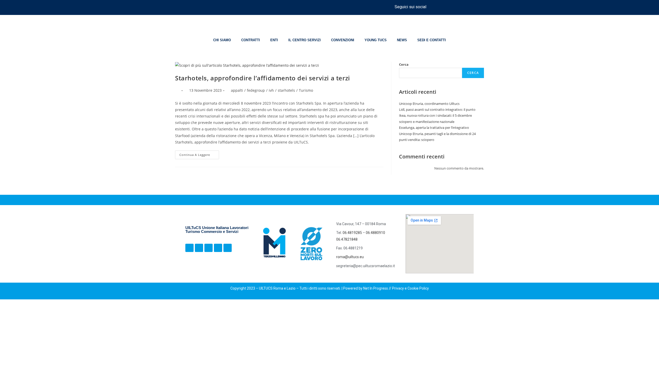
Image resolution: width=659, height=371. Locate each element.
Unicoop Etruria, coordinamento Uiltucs (429, 103)
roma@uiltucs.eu (350, 257)
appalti (237, 90)
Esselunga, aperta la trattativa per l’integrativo (434, 127)
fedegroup (256, 90)
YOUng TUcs (376, 40)
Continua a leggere (199, 153)
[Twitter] (459, 7)
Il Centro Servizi (304, 40)
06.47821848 (347, 239)
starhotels (286, 90)
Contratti (250, 40)
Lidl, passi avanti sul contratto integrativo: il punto (437, 109)
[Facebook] (431, 7)
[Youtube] (469, 7)
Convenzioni (342, 40)
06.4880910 (375, 233)
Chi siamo (222, 40)
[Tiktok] (450, 7)
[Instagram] (440, 7)
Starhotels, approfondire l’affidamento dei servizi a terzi (262, 78)
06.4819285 (353, 233)
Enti (274, 40)
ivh (271, 90)
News (402, 40)
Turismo (306, 90)
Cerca (404, 64)
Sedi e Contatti (431, 40)
